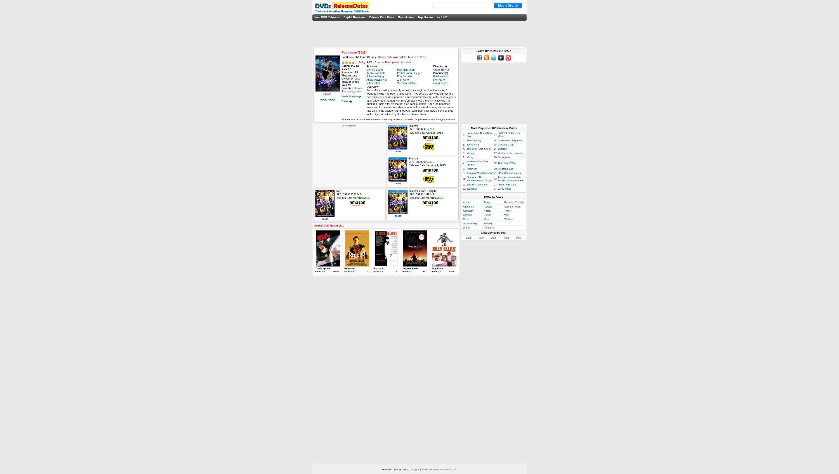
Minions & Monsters (477, 184)
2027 (481, 238)
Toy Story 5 (473, 144)
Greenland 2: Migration (510, 140)
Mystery (488, 223)
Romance (489, 227)
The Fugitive (322, 268)
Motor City (472, 169)
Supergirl (502, 148)
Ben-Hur (349, 268)
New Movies (406, 17)
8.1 (352, 271)
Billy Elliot (437, 268)
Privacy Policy (401, 469)
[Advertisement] (349, 154)
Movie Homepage (351, 96)
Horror (487, 215)
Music (487, 219)
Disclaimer (387, 469)
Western (508, 219)
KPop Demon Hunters (509, 173)
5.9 (349, 69)
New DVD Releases (327, 17)
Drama (466, 227)
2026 (469, 238)
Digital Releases (354, 17)
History (487, 210)
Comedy (467, 215)
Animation (468, 210)
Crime (466, 219)
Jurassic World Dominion (480, 173)
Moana (470, 153)
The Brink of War (507, 163)
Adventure (468, 206)
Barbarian (472, 188)
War (506, 215)
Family (487, 202)
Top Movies (425, 17)
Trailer (345, 101)
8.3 (381, 271)
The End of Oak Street (479, 148)
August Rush (410, 268)
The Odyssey (474, 140)
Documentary (470, 223)
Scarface (378, 268)
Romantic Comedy (514, 202)
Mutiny (470, 157)
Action (466, 202)
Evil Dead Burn (505, 169)
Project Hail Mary (507, 184)
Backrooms (504, 157)
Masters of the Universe (510, 153)
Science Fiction (512, 206)
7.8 (323, 271)
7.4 (410, 271)
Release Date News (381, 17)
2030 (518, 238)
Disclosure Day (506, 144)
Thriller (507, 210)
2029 (506, 238)
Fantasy (488, 206)
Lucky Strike (504, 188)
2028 (493, 238)
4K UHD (442, 17)
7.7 (439, 271)
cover (398, 151)
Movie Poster (327, 99)
